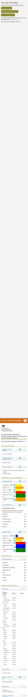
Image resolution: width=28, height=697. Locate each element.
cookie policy (15, 19)
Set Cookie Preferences (8, 15)
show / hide (23, 449)
